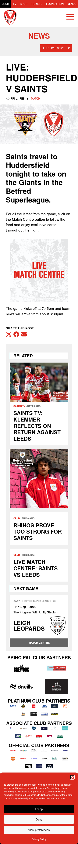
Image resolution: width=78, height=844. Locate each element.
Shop (23, 4)
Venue (71, 4)
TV (14, 4)
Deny (39, 819)
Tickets (36, 4)
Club (5, 4)
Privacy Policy (39, 839)
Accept (39, 809)
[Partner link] (21, 668)
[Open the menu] (70, 17)
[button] (72, 777)
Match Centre (39, 643)
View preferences (39, 829)
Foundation (55, 4)
